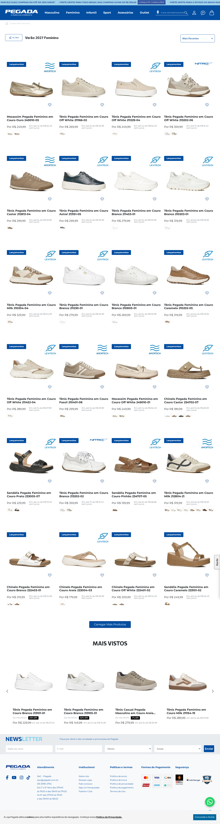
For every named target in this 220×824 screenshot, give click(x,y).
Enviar (209, 748)
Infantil (91, 12)
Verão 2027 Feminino (20, 23)
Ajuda (217, 562)
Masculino (52, 12)
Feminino (73, 12)
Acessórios (125, 12)
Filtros (15, 38)
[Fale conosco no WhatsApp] (210, 802)
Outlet (144, 12)
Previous (7, 691)
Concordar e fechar (204, 817)
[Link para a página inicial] (6, 23)
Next (213, 691)
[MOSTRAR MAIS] (110, 624)
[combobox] (172, 12)
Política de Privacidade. (109, 817)
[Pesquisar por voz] (158, 11)
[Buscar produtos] (186, 12)
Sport (107, 12)
